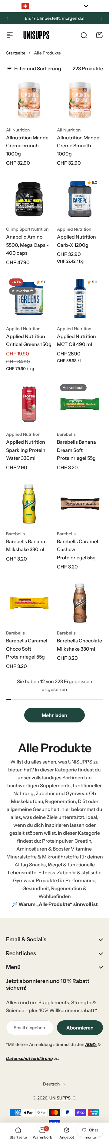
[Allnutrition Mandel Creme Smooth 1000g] (80, 100)
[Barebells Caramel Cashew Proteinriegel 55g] (80, 504)
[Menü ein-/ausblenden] (9, 35)
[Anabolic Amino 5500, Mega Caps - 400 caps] (29, 199)
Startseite (15, 53)
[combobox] (54, 6)
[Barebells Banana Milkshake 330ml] (29, 504)
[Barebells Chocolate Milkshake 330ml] (80, 603)
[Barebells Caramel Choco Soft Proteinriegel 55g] (29, 603)
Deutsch (51, 1084)
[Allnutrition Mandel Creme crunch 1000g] (29, 100)
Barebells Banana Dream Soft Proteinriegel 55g (76, 450)
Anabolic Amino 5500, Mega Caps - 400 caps (27, 245)
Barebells (66, 434)
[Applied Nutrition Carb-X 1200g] (80, 199)
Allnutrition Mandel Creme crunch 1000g (28, 146)
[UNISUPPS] (36, 35)
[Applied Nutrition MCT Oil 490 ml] (80, 298)
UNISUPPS (60, 1098)
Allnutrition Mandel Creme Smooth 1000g (79, 146)
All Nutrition (18, 130)
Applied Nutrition (74, 229)
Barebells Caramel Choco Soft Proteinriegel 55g (26, 649)
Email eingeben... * (31, 1027)
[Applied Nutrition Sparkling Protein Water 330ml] (29, 404)
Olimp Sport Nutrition (27, 229)
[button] (7, 18)
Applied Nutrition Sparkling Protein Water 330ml (25, 450)
